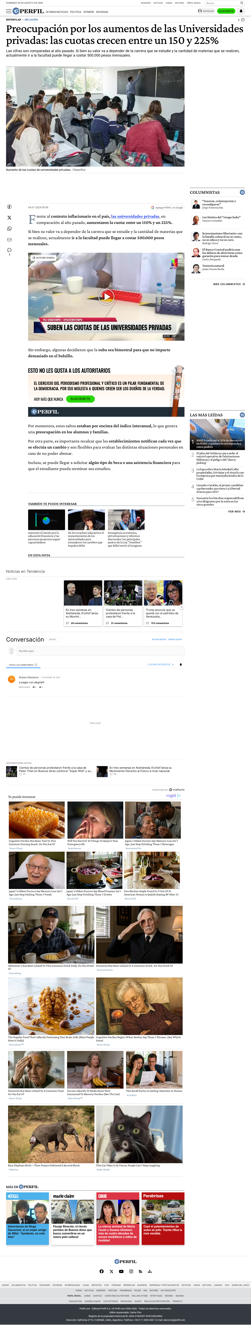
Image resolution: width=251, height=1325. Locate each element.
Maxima (180, 1296)
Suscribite (226, 11)
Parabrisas (126, 1290)
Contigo (97, 1296)
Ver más (234, 511)
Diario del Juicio (240, 1285)
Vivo (227, 1285)
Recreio (169, 1296)
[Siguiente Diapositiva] (181, 606)
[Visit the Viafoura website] (176, 789)
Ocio (106, 1285)
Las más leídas (206, 414)
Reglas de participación (157, 1301)
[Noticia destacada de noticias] (27, 1197)
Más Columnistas (227, 284)
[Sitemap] (150, 1272)
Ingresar (208, 11)
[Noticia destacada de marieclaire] (72, 1197)
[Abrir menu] (9, 11)
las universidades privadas (135, 216)
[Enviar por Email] (9, 239)
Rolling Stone (140, 1296)
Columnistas (205, 192)
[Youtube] (121, 1272)
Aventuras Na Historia (117, 1296)
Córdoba (116, 1285)
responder (24, 687)
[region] (95, 714)
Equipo (138, 1301)
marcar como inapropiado (175, 689)
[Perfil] (28, 1186)
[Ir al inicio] (28, 11)
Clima (86, 1285)
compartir (162, 687)
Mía (145, 1290)
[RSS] (140, 1272)
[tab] (23, 665)
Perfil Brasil (194, 3)
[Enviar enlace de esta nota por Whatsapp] (9, 228)
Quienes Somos (93, 1301)
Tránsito (177, 1301)
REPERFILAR (13, 19)
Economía (45, 1285)
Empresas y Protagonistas (164, 1285)
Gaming (218, 1285)
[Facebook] (102, 1271)
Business (146, 3)
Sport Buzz (156, 1296)
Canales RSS (75, 1301)
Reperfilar (129, 1285)
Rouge (137, 1290)
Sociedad (102, 12)
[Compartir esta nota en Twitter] (9, 217)
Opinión (88, 12)
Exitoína (179, 3)
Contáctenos (110, 1301)
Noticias (158, 3)
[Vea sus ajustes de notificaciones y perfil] (241, 11)
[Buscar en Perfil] (242, 3)
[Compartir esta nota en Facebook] (9, 206)
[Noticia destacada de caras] (117, 1197)
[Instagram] (131, 1272)
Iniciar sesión (159, 639)
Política (75, 12)
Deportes (97, 1285)
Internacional (72, 1285)
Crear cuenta (175, 639)
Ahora (5, 1285)
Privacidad (126, 1301)
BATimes (154, 1290)
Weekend (100, 1290)
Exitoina (206, 1285)
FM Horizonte (168, 1290)
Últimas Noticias (57, 12)
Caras (169, 3)
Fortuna (112, 1290)
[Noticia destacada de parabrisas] (163, 1197)
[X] (111, 1272)
